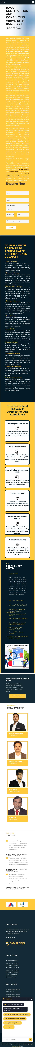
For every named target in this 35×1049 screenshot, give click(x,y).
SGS (22, 169)
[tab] (17, 574)
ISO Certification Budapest (13, 989)
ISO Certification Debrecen (13, 992)
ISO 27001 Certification (12, 970)
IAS (26, 174)
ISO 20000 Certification (12, 972)
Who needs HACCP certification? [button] (18, 605)
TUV (25, 169)
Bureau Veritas (14, 171)
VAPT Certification (11, 977)
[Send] (30, 1039)
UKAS (10, 176)
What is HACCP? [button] (13, 574)
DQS (27, 169)
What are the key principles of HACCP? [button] (17, 614)
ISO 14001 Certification (12, 963)
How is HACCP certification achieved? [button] (16, 632)
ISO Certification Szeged (13, 996)
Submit (11, 227)
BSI (20, 169)
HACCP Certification (11, 974)
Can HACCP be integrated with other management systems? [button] (17, 623)
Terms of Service (16, 1046)
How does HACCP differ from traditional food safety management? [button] (15, 610)
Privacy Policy (28, 1044)
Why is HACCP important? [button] (16, 600)
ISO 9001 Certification (12, 961)
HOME (8, 27)
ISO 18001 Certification (12, 965)
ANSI (17, 176)
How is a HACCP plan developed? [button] (18, 618)
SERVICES (16, 27)
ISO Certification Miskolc (13, 994)
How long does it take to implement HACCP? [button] (16, 627)
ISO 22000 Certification (12, 967)
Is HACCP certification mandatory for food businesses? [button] (18, 636)
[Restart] (29, 999)
